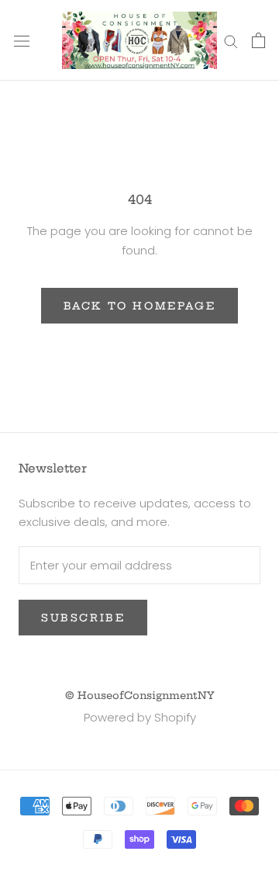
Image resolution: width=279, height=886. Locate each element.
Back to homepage (140, 305)
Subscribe (83, 617)
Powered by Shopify (140, 717)
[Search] (231, 40)
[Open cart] (258, 40)
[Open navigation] (21, 40)
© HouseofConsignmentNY (140, 695)
